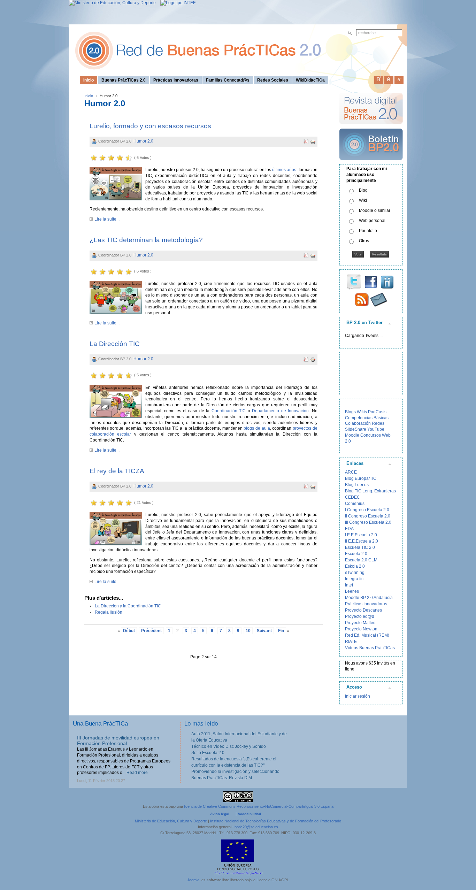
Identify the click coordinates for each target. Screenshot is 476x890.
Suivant (264, 630)
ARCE (351, 472)
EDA (349, 528)
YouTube (375, 429)
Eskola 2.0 (355, 566)
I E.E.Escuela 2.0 (361, 534)
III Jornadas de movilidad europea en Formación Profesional (118, 740)
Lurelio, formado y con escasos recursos (150, 126)
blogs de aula (257, 428)
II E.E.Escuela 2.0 (361, 541)
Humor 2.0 (143, 141)
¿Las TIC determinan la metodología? (146, 240)
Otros (364, 240)
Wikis (362, 411)
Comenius (354, 503)
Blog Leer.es (357, 484)
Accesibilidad (249, 814)
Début (129, 630)
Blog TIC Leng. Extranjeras (370, 491)
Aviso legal (219, 814)
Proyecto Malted (360, 622)
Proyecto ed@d (359, 616)
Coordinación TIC (229, 410)
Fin (281, 630)
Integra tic (354, 578)
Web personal (372, 220)
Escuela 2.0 (356, 553)
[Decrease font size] (399, 79)
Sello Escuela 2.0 (207, 752)
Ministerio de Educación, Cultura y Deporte (171, 821)
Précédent (151, 630)
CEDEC (352, 497)
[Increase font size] (379, 79)
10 (248, 630)
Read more (137, 772)
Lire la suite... (107, 219)
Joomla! (193, 880)
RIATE (351, 641)
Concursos (370, 435)
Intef (349, 585)
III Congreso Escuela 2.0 (368, 522)
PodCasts (377, 411)
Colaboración (358, 423)
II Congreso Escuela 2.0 (367, 516)
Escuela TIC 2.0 (360, 547)
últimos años (284, 169)
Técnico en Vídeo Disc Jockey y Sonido (228, 746)
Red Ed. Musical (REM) (367, 635)
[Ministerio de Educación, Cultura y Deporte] (112, 2)
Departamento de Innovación (280, 410)
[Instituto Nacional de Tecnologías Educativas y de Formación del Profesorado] (176, 2)
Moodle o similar (374, 210)
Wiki (363, 200)
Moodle (352, 435)
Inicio (88, 96)
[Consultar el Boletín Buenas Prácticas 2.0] (371, 162)
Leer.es (352, 591)
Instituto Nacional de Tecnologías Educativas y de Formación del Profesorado (275, 821)
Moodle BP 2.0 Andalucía (369, 597)
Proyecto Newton (361, 629)
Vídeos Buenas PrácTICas (370, 647)
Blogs (350, 411)
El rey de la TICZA (117, 471)
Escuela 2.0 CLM (361, 560)
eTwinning (354, 572)
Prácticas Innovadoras (366, 603)
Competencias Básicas (367, 417)
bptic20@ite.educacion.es (256, 827)
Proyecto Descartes (363, 610)
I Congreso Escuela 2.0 (367, 509)
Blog (363, 190)
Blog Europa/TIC (360, 478)
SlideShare (355, 429)
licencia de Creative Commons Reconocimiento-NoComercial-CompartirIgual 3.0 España (258, 806)
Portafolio (368, 230)
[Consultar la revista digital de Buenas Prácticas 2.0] (371, 127)
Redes (378, 423)
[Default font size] (389, 79)
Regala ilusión (108, 612)
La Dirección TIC (115, 343)
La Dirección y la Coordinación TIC (128, 606)
